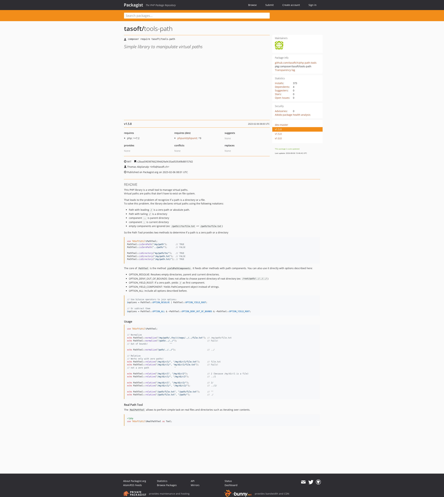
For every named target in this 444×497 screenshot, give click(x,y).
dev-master (281, 124)
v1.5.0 (278, 133)
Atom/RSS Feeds (132, 485)
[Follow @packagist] (310, 482)
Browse (252, 5)
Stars (278, 94)
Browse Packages (167, 485)
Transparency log (285, 70)
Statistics (162, 481)
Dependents (282, 86)
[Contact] (303, 482)
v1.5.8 (278, 129)
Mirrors (195, 485)
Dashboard (231, 485)
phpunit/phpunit (187, 138)
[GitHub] (318, 482)
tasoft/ (134, 28)
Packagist (133, 5)
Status (228, 481)
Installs (279, 83)
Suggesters (281, 90)
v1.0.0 (278, 138)
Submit (269, 5)
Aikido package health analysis (292, 114)
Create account (291, 5)
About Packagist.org (134, 481)
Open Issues (282, 97)
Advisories (281, 111)
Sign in (313, 5)
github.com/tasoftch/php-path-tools (296, 62)
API (192, 481)
